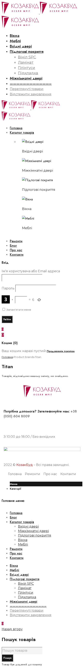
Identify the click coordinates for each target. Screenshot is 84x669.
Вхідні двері (32, 151)
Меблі (27, 228)
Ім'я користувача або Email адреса (31, 271)
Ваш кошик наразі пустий (24, 351)
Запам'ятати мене (18, 309)
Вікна (26, 209)
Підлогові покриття (38, 190)
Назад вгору (12, 629)
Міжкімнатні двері (37, 170)
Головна (7, 357)
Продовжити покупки (61, 351)
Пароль (8, 288)
